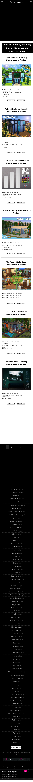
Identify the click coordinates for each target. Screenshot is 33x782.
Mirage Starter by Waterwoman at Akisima (17, 211)
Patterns (15, 659)
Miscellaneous (15, 498)
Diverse (14, 534)
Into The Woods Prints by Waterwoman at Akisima (16, 363)
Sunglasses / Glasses (16, 502)
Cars (14, 518)
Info (29, 771)
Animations (15, 508)
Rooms (14, 688)
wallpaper (9, 297)
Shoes (14, 691)
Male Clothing (15, 531)
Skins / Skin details (14, 713)
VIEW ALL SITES (16, 747)
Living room (16, 566)
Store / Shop (15, 601)
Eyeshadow (15, 617)
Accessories (14, 489)
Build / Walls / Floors (15, 293)
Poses (14, 685)
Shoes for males (16, 697)
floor (19, 295)
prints (16, 395)
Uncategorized (15, 739)
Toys (14, 733)
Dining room (16, 553)
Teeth (15, 723)
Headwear (15, 492)
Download (20, 100)
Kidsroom (15, 560)
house (16, 92)
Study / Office (15, 579)
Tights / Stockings (16, 505)
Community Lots (15, 595)
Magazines (15, 604)
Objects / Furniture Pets (16, 672)
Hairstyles (14, 586)
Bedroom (16, 550)
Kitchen (15, 563)
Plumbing (16, 656)
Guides (15, 582)
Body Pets (16, 665)
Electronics (15, 646)
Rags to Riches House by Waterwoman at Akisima (16, 58)
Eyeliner (15, 614)
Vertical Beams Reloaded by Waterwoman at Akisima (17, 162)
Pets (14, 662)
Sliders (15, 717)
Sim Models (14, 701)
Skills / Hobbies (15, 710)
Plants (15, 682)
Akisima (11, 92)
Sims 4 (20, 92)
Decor (11, 192)
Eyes (14, 537)
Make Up (14, 608)
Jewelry (15, 495)
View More (10, 100)
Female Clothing (15, 527)
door (15, 295)
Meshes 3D (15, 630)
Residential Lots (6, 91)
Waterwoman (6, 94)
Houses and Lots (14, 89)
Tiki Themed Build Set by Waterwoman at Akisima (16, 263)
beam (15, 194)
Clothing (14, 525)
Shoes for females (15, 694)
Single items (15, 576)
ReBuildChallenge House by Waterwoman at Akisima (17, 110)
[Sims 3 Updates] (16, 759)
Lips (15, 624)
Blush (15, 611)
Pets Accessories (16, 675)
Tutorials (15, 736)
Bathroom (15, 547)
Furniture (14, 544)
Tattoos (14, 720)
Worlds (15, 743)
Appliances (15, 640)
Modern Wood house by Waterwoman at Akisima (16, 313)
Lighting (15, 649)
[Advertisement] (16, 22)
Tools (15, 730)
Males (16, 707)
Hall (16, 556)
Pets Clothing (16, 678)
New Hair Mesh (15, 589)
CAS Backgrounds (15, 521)
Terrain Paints (15, 726)
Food (14, 540)
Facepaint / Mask (15, 620)
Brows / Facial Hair (14, 512)
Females (15, 704)
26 (20, 447)
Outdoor (15, 573)
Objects (15, 192)
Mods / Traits (14, 633)
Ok (25, 771)
